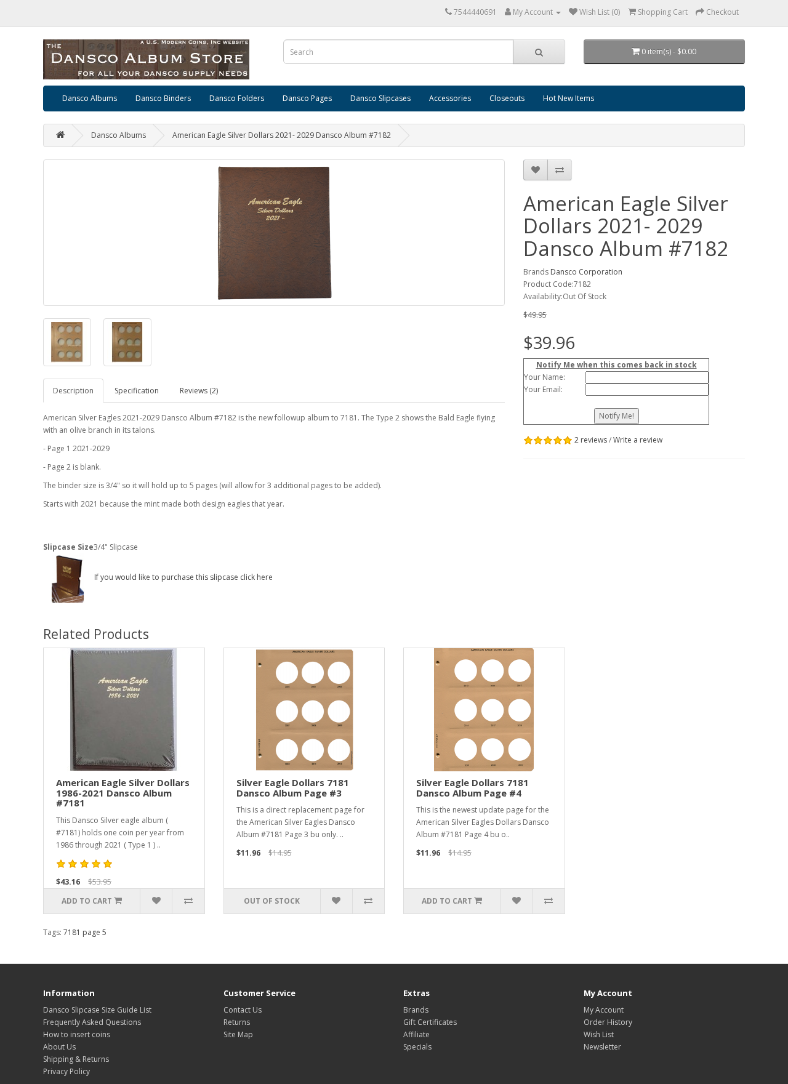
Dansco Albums (89, 98)
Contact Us (242, 1010)
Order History (608, 1022)
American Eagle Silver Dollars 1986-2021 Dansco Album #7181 (123, 792)
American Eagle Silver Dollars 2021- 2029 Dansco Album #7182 (281, 135)
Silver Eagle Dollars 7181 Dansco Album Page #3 (292, 787)
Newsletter (602, 1047)
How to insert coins (76, 1034)
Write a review (637, 440)
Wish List (599, 1034)
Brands (415, 1010)
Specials (417, 1047)
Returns (236, 1022)
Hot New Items (568, 98)
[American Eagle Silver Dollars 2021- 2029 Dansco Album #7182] (274, 232)
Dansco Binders (163, 98)
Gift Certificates (430, 1022)
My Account (604, 1010)
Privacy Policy (66, 1071)
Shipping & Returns (76, 1059)
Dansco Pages (307, 98)
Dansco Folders (236, 98)
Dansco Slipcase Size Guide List (97, 1010)
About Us (59, 1047)
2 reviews (590, 440)
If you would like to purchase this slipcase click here (182, 577)
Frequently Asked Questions (92, 1022)
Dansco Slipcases (380, 98)
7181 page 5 (85, 932)
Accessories (450, 98)
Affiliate (416, 1034)
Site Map (238, 1034)
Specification (137, 390)
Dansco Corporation (586, 272)
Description (73, 390)
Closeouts (507, 98)
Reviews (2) (199, 390)
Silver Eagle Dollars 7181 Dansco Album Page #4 (472, 787)
